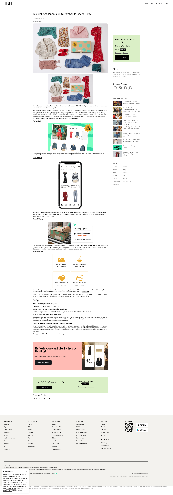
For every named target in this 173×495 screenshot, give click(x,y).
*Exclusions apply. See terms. (86, 387)
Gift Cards (103, 430)
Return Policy (7, 449)
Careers (6, 435)
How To (125, 178)
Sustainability (117, 181)
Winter (115, 175)
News (115, 170)
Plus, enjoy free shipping (122, 46)
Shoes (29, 441)
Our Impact (7, 432)
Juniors (30, 430)
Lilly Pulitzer (55, 443)
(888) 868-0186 (140, 476)
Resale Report (8, 430)
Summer (115, 178)
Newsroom (7, 441)
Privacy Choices (11, 488)
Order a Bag (104, 443)
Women (30, 424)
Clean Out (116, 184)
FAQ (5, 446)
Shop (146, 3)
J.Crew (54, 424)
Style (114, 172)
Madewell (54, 446)
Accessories (31, 446)
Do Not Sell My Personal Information (34, 473)
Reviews (6, 452)
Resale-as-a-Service (9, 438)
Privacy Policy (7, 490)
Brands (115, 167)
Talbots (54, 438)
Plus (29, 438)
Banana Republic (56, 430)
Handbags (30, 443)
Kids (29, 427)
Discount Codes (105, 432)
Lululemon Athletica (57, 435)
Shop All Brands (56, 449)
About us (159, 3)
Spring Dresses (80, 424)
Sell (152, 3)
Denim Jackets (80, 430)
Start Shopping (43, 362)
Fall (124, 175)
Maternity (30, 435)
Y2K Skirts (79, 427)
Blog (5, 427)
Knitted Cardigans (81, 435)
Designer (30, 432)
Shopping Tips (127, 181)
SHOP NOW (44, 387)
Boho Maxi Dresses (81, 432)
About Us (6, 424)
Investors (6, 443)
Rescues (103, 424)
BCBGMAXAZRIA (56, 432)
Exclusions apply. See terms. (121, 53)
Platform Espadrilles (81, 443)
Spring (125, 172)
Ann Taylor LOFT (56, 427)
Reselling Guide (105, 445)
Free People (55, 441)
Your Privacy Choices (49, 473)
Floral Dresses (80, 438)
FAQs (166, 3)
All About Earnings (106, 448)
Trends (125, 167)
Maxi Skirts (79, 441)
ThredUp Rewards (105, 427)
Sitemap (103, 435)
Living (124, 170)
